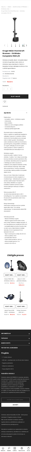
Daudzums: (6, 85)
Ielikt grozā (9, 275)
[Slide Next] (26, 45)
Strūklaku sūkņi (5, 9)
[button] (9, 449)
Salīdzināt (5, 106)
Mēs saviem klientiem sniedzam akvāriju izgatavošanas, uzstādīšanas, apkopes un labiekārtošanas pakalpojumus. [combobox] (12, 422)
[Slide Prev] (4, 45)
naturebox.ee (4, 441)
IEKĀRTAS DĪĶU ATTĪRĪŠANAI (20, 7)
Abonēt (15, 405)
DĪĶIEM (9, 7)
